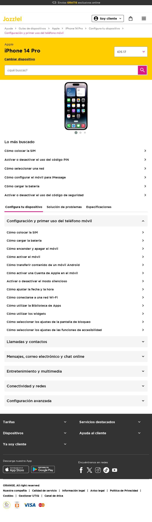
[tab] (23, 207)
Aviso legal (97, 490)
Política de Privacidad (124, 490)
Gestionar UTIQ (29, 495)
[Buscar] (142, 70)
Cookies (8, 495)
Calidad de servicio (44, 490)
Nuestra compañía (15, 490)
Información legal (73, 490)
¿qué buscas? (17, 70)
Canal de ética (53, 495)
